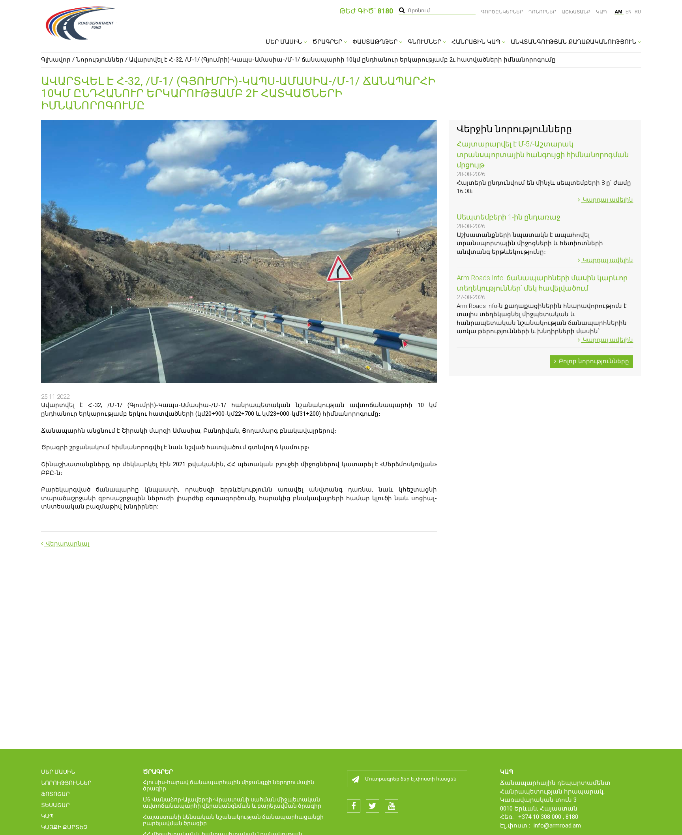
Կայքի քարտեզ (64, 827)
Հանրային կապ (477, 41)
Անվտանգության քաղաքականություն (574, 41)
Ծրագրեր (328, 41)
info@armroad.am (557, 825)
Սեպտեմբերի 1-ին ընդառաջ (508, 217)
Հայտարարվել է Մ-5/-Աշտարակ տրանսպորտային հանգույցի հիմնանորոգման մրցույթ (543, 154)
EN (629, 12)
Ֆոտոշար (55, 794)
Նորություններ (100, 59)
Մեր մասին (285, 41)
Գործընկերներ (502, 12)
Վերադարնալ (66, 543)
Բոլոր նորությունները (593, 361)
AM (619, 12)
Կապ (601, 12)
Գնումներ (425, 41)
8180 (572, 816)
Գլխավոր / (58, 59)
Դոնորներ (542, 12)
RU (638, 12)
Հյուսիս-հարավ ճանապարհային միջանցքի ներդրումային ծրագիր (228, 785)
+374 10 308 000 (540, 816)
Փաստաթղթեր (375, 41)
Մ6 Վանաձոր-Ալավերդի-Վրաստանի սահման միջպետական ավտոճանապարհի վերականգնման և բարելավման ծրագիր (232, 802)
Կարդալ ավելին (607, 199)
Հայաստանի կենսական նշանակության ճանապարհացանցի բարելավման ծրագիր (233, 820)
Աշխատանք (576, 12)
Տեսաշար (55, 805)
